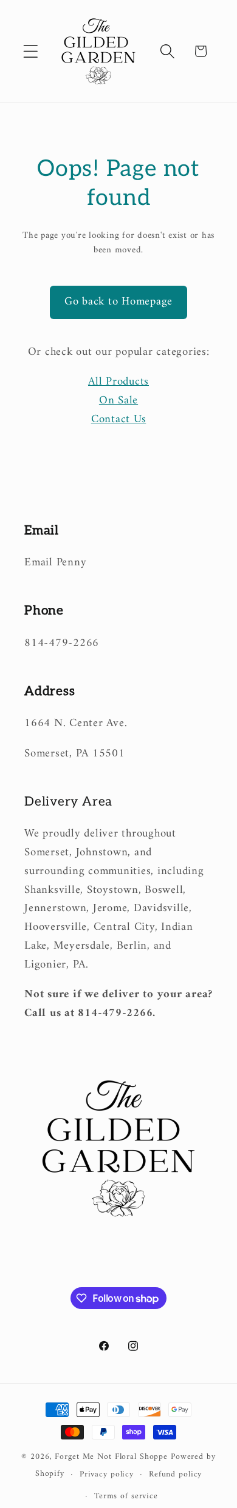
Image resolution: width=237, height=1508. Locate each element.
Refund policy (175, 1474)
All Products (118, 382)
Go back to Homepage (118, 302)
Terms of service (126, 1496)
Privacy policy (107, 1474)
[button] (30, 51)
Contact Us (118, 419)
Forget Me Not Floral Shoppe (111, 1457)
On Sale (118, 401)
